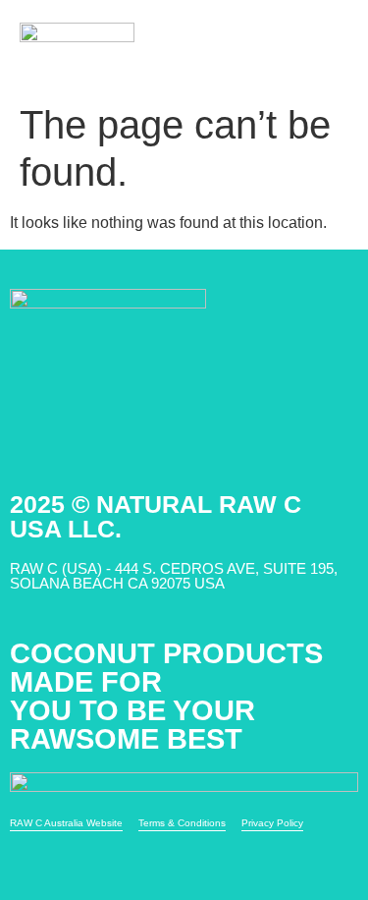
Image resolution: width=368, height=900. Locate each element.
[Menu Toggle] (333, 47)
